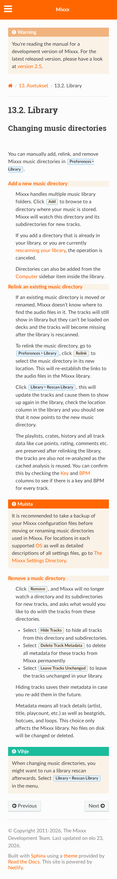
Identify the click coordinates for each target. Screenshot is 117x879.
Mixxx (62, 9)
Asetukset (33, 85)
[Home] (10, 85)
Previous (27, 805)
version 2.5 (29, 66)
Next (94, 805)
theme (70, 856)
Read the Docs (24, 861)
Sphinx (38, 856)
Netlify (15, 867)
